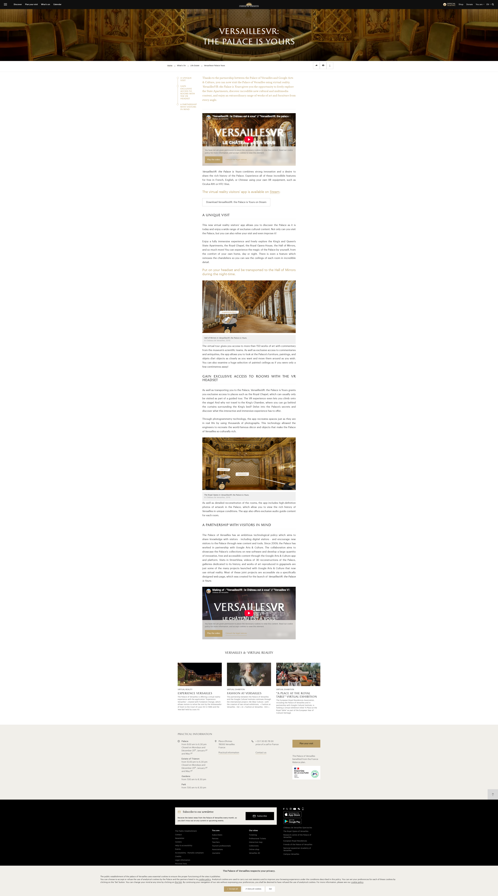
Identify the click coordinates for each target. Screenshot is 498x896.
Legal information (182, 860)
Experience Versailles (195, 693)
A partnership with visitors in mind (188, 107)
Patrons (215, 839)
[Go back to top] (493, 794)
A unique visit (186, 79)
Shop (461, 4)
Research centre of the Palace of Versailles (297, 836)
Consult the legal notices (236, 160)
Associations (217, 849)
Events (178, 849)
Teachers (216, 842)
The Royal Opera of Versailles (295, 831)
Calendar (57, 4)
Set (270, 889)
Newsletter (179, 838)
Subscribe (262, 816)
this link (178, 882)
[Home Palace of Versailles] (249, 4)
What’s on (45, 4)
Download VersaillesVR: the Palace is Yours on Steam (236, 202)
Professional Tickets (257, 839)
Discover (18, 4)
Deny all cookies (254, 889)
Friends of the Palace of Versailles (297, 845)
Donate (469, 4)
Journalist (216, 853)
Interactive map (255, 842)
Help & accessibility (183, 846)
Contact (178, 835)
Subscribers (217, 835)
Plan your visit (31, 4)
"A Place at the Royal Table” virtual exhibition (296, 695)
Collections (254, 846)
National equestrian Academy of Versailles (297, 849)
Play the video (213, 160)
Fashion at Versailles (244, 693)
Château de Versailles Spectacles (297, 828)
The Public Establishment (186, 831)
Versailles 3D (254, 853)
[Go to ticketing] (449, 4)
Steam (274, 192)
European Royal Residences (295, 841)
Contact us (260, 753)
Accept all (233, 889)
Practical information (229, 753)
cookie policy (205, 879)
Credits (178, 856)
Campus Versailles (291, 854)
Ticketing (253, 835)
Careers (178, 842)
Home (169, 66)
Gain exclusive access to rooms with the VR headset (187, 92)
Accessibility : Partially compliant (189, 853)
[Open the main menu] (5, 4)
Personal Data (181, 864)
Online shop (254, 849)
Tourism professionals (221, 846)
